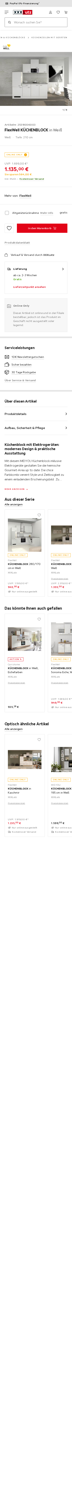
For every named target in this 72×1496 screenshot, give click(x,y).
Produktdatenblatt (59, 578)
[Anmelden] (50, 12)
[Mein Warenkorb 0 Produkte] (66, 12)
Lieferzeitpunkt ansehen (29, 287)
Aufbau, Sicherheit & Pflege (25, 428)
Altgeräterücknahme (25, 213)
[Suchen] (9, 22)
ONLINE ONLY (14, 154)
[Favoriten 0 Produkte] (58, 12)
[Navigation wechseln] (6, 12)
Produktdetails (15, 414)
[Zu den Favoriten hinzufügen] (9, 228)
